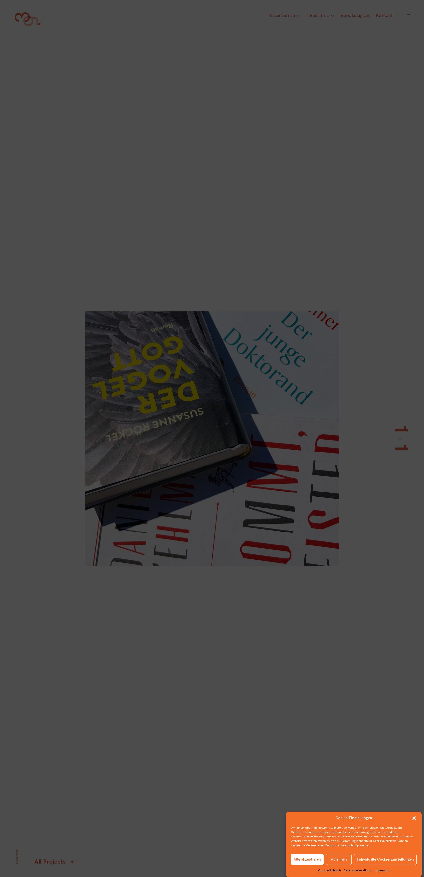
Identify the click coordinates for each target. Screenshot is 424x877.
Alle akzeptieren (307, 859)
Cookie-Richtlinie (329, 870)
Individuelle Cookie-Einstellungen (385, 859)
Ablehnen (339, 859)
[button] (414, 818)
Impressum (382, 870)
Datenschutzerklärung (358, 870)
